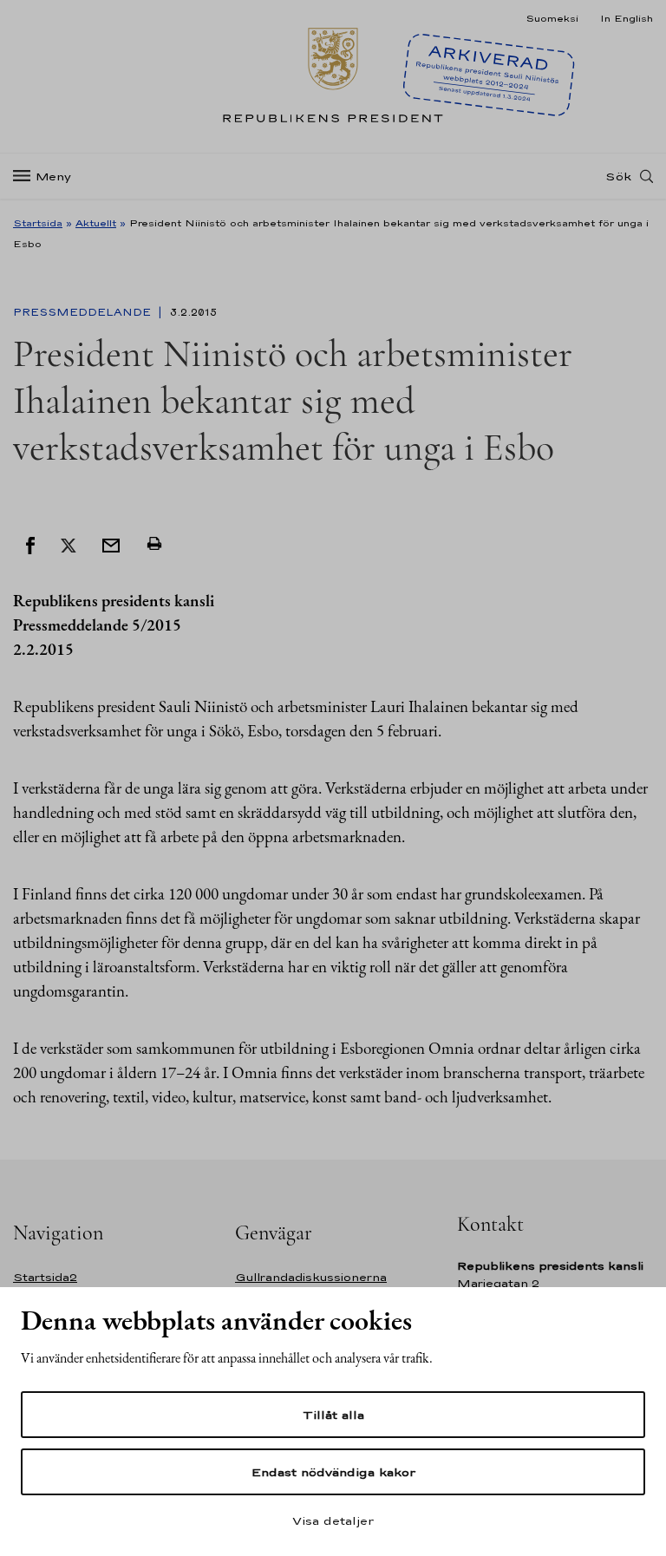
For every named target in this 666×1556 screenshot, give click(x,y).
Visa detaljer (333, 1520)
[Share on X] (68, 543)
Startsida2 (45, 1277)
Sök (618, 176)
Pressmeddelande (83, 312)
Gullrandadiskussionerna (311, 1277)
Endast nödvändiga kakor (333, 1472)
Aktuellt (95, 223)
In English (626, 18)
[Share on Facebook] (30, 543)
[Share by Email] (111, 543)
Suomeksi (552, 18)
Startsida (37, 223)
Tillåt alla (333, 1414)
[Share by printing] (154, 543)
